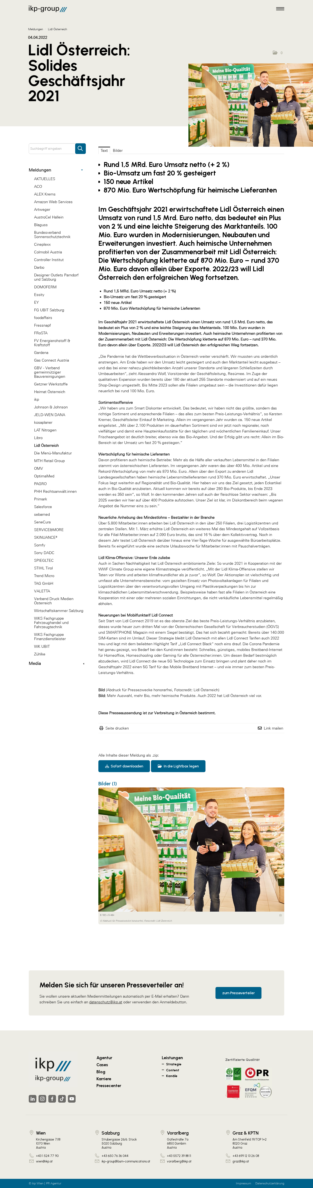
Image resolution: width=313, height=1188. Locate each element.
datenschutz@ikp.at (105, 1002)
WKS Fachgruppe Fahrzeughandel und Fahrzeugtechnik (51, 622)
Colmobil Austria (48, 252)
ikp (36, 399)
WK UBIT (42, 646)
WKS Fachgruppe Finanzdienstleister (50, 636)
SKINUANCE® (45, 537)
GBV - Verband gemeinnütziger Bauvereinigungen (49, 372)
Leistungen (172, 1057)
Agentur (104, 1057)
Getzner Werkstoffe (51, 384)
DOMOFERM (45, 287)
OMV (38, 468)
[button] (277, 53)
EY (36, 302)
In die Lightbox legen (181, 766)
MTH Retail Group (49, 460)
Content (172, 1070)
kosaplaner (43, 422)
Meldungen (40, 170)
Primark (40, 499)
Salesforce (43, 506)
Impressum (243, 1183)
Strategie (173, 1064)
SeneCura (42, 522)
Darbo (39, 267)
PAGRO (40, 483)
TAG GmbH (43, 583)
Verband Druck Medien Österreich (53, 600)
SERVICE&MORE (49, 529)
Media (35, 663)
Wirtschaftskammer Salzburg (58, 610)
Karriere (103, 1078)
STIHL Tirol (43, 568)
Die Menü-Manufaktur (53, 453)
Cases (102, 1064)
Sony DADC (44, 552)
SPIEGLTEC (44, 560)
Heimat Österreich (49, 391)
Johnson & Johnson (51, 407)
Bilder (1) (107, 784)
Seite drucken (117, 728)
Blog (100, 1071)
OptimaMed (44, 476)
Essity (39, 294)
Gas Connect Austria (51, 360)
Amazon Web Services (53, 202)
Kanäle (171, 1076)
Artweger (42, 209)
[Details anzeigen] (280, 915)
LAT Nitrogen (45, 430)
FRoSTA (40, 333)
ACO (38, 186)
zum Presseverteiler (238, 993)
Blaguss (41, 225)
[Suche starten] (80, 146)
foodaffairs (43, 317)
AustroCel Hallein (48, 217)
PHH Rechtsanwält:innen (55, 491)
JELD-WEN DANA (49, 414)
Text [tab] (104, 150)
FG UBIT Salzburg (49, 310)
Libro (38, 437)
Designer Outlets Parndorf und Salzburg (56, 277)
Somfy (39, 545)
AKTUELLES (44, 179)
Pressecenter (108, 1085)
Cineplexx (42, 244)
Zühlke (39, 654)
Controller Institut (49, 259)
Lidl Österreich (46, 445)
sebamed (42, 514)
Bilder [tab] (118, 150)
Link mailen (273, 728)
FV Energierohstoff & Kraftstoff (52, 342)
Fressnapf (42, 325)
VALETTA (42, 591)
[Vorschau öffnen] (250, 105)
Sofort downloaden (126, 766)
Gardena (41, 352)
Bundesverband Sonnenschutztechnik (52, 234)
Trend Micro (44, 575)
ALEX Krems (45, 194)
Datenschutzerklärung (269, 1183)
